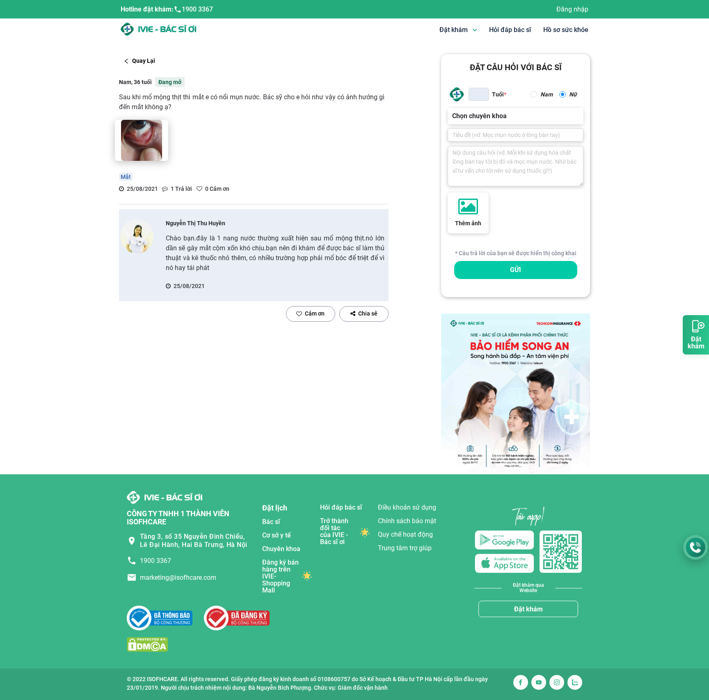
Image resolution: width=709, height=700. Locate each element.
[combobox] (453, 116)
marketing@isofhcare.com (178, 577)
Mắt (126, 177)
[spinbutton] (479, 94)
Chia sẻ (367, 313)
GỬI (515, 270)
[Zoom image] (141, 140)
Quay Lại (143, 60)
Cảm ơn (315, 313)
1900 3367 (197, 9)
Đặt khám (528, 609)
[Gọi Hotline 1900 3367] (695, 547)
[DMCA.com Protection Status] (147, 644)
